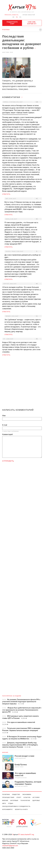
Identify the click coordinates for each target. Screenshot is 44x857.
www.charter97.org (27, 834)
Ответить (6, 194)
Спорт (18, 797)
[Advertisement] (22, 383)
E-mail (4, 425)
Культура (27, 797)
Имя (4, 415)
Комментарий (7, 434)
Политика (6, 794)
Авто (4, 803)
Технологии (25, 800)
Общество (16, 794)
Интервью (14, 800)
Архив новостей (29, 14)
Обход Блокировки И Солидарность (16, 806)
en (20, 17)
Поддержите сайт (12, 23)
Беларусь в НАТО (21, 809)
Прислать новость (12, 14)
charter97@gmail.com (10, 845)
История (36, 797)
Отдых (10, 803)
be (13, 17)
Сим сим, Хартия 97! (32, 23)
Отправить (8, 461)
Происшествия (8, 797)
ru (17, 17)
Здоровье (36, 800)
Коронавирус (7, 809)
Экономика (26, 794)
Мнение (5, 752)
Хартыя (22, 7)
